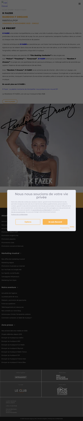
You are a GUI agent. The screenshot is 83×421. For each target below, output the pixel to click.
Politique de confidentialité (19, 214)
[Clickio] (72, 227)
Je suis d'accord (55, 222)
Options (27, 222)
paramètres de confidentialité (42, 210)
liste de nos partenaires (18, 212)
